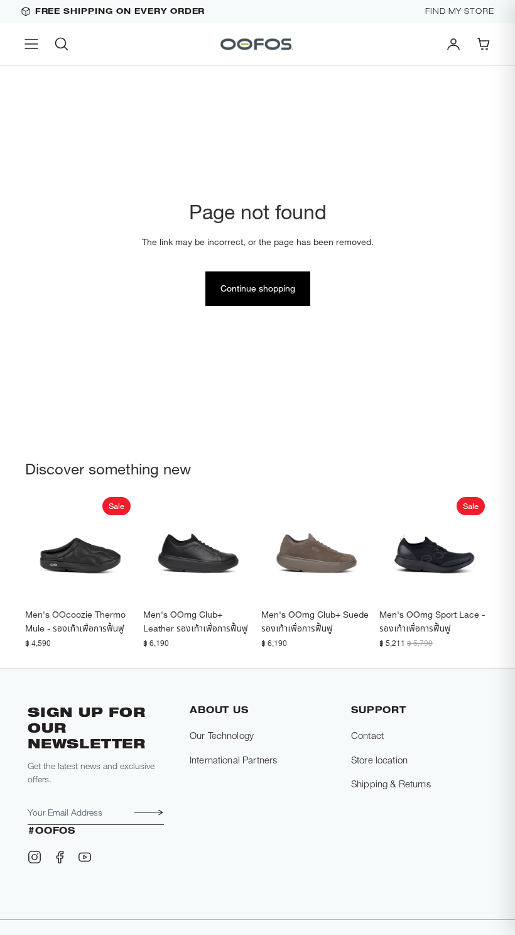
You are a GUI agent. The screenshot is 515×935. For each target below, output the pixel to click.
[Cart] (483, 44)
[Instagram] (34, 857)
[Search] (61, 44)
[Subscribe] (145, 812)
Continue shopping (257, 288)
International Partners (233, 759)
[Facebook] (60, 857)
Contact (367, 735)
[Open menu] (31, 44)
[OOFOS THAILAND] (257, 44)
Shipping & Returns (391, 783)
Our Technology (222, 735)
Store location (379, 759)
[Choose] (116, 583)
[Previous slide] (39, 547)
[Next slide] (122, 547)
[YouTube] (85, 857)
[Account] (453, 44)
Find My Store (459, 11)
